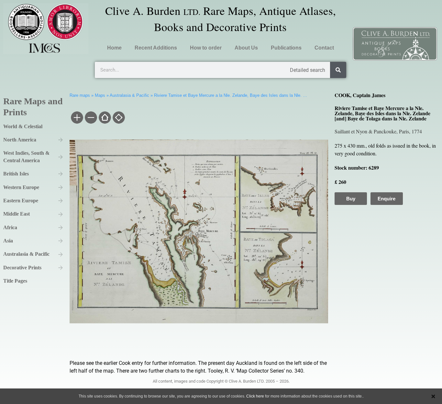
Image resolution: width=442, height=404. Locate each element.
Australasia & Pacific (129, 95)
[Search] (338, 70)
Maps (100, 95)
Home (114, 47)
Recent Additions (156, 47)
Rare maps (80, 95)
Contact (324, 47)
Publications (286, 47)
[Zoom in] (76, 118)
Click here (255, 396)
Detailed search (307, 70)
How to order (206, 47)
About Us (246, 47)
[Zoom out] (90, 118)
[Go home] (104, 118)
